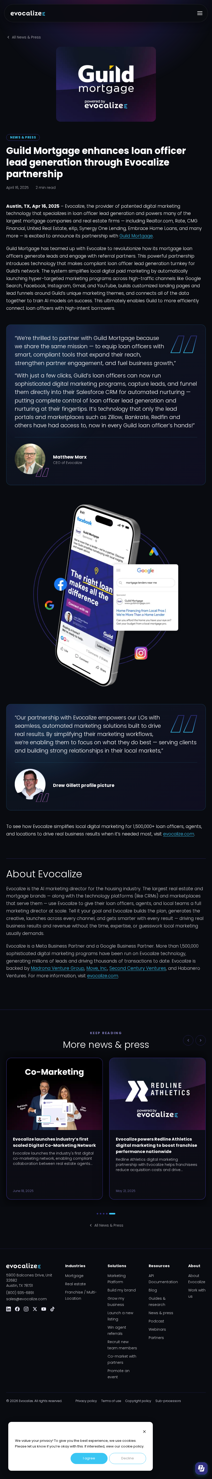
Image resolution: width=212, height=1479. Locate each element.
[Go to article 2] (100, 1213)
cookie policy (132, 1446)
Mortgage (74, 1275)
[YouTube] (43, 1309)
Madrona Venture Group (57, 968)
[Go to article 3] (103, 1213)
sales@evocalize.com (26, 1299)
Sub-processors (168, 1401)
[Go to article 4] (107, 1213)
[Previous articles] (188, 1040)
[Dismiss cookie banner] (144, 1432)
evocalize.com (178, 834)
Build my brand (122, 1290)
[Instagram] (26, 1309)
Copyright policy (138, 1401)
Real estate (75, 1284)
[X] (35, 1309)
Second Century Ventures (137, 968)
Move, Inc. (96, 968)
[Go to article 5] (112, 1213)
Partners (156, 1337)
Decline (127, 1458)
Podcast (156, 1321)
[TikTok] (52, 1309)
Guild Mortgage (136, 236)
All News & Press (26, 37)
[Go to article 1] (97, 1213)
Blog (153, 1290)
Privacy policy (86, 1401)
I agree (89, 1458)
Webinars (157, 1329)
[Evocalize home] (28, 13)
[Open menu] (200, 13)
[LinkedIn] (8, 1309)
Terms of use (111, 1401)
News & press (161, 1312)
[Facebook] (17, 1309)
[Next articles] (200, 1040)
